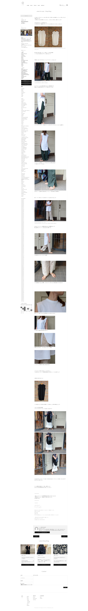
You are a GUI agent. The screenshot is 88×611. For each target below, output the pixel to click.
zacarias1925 (23, 186)
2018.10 (22, 290)
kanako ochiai (23, 134)
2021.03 (22, 262)
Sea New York (23, 194)
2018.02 (22, 298)
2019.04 (22, 284)
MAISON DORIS (23, 131)
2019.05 (22, 283)
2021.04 (22, 261)
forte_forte (23, 166)
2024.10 (22, 220)
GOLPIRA (22, 161)
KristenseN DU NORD (24, 117)
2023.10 (22, 232)
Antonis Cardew (23, 149)
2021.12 (22, 253)
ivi (21, 172)
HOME (28, 5)
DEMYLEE (22, 181)
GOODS (22, 91)
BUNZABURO (23, 169)
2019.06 (22, 282)
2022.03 (22, 250)
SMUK (22, 183)
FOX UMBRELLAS (24, 147)
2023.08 (22, 234)
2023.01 (22, 241)
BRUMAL (22, 170)
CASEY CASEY (23, 102)
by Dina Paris (23, 191)
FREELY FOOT (23, 171)
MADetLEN (23, 160)
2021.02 (22, 263)
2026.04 (22, 203)
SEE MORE (27, 564)
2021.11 (22, 254)
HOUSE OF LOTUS (24, 189)
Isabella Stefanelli (24, 145)
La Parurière (23, 135)
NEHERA (22, 193)
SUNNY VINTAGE (24, 162)
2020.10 (22, 267)
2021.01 (22, 264)
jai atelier (22, 120)
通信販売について (26, 80)
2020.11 (22, 266)
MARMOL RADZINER (24, 178)
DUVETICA (23, 165)
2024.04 (22, 226)
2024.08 (22, 222)
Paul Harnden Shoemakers (25, 177)
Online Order (35, 598)
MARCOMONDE (23, 138)
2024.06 (22, 224)
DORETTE (22, 175)
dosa (22, 112)
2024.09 (22, 221)
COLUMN (28, 601)
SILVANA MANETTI (24, 118)
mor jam (22, 188)
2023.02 (22, 240)
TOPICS (35, 5)
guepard (22, 133)
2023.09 (22, 233)
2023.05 (22, 237)
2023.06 (22, 236)
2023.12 (22, 230)
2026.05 (22, 202)
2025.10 (22, 209)
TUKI (22, 109)
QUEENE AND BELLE (24, 143)
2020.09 (22, 268)
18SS (22, 96)
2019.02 (22, 286)
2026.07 (22, 200)
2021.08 (22, 257)
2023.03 (22, 239)
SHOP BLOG (26, 82)
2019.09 (22, 279)
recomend (22, 146)
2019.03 (22, 285)
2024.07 (22, 223)
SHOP (39, 5)
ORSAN (22, 132)
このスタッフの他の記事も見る (42, 532)
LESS (22, 167)
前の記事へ (36, 536)
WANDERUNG (23, 139)
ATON (22, 121)
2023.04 (22, 238)
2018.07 (22, 293)
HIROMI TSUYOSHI (24, 119)
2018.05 (22, 295)
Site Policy (34, 599)
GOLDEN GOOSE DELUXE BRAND (25, 179)
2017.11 (22, 300)
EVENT (22, 90)
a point (22, 195)
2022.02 (22, 251)
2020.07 (22, 270)
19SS (22, 94)
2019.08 (22, 280)
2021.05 (22, 260)
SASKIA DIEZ (23, 152)
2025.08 (22, 211)
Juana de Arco (23, 185)
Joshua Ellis (23, 164)
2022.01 (22, 252)
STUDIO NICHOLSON (24, 168)
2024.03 (22, 227)
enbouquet (39, 555)
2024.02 (22, 228)
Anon (22, 187)
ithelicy (22, 182)
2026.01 (22, 206)
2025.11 (22, 208)
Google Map (26, 84)
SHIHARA (22, 150)
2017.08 (22, 301)
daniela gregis (23, 111)
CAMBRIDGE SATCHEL (24, 137)
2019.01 (22, 287)
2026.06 (22, 201)
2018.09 (22, 291)
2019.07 (22, 281)
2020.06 (22, 271)
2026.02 (22, 205)
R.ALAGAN (23, 176)
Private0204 (23, 151)
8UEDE (22, 196)
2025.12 (22, 207)
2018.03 (22, 297)
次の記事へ (64, 536)
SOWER (22, 114)
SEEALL (22, 101)
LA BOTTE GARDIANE (24, 130)
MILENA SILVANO (24, 141)
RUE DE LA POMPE (24, 163)
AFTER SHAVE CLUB (24, 144)
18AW (22, 95)
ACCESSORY (23, 92)
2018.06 (22, 294)
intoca (22, 116)
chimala (22, 122)
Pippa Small (23, 173)
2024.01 (22, 229)
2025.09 (22, 210)
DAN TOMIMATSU (24, 104)
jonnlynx (22, 106)
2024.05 (22, 225)
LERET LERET (23, 140)
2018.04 (22, 296)
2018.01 (22, 299)
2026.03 (22, 204)
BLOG (31, 5)
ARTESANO (23, 174)
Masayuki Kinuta (23, 107)
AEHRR (22, 115)
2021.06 (22, 259)
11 (24, 308)
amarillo (22, 190)
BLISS (22, 180)
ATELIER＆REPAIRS (24, 192)
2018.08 (22, 292)
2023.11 (22, 231)
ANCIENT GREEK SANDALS (25, 110)
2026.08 (22, 199)
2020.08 (22, 269)
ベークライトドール (24, 136)
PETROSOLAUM (23, 103)
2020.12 (22, 265)
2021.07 (22, 258)
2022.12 (22, 242)
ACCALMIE (23, 142)
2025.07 (22, 212)
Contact (41, 598)
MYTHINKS (23, 113)
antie (22, 555)
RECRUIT (42, 5)
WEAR (22, 89)
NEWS (28, 600)
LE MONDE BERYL (24, 148)
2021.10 (22, 255)
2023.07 (22, 235)
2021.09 (22, 256)
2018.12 (22, 288)
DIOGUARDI (23, 105)
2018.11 (22, 289)
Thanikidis (23, 184)
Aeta (22, 108)
